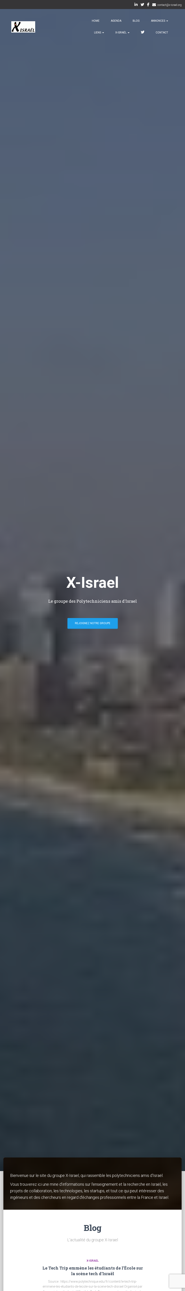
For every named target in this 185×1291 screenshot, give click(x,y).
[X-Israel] (23, 27)
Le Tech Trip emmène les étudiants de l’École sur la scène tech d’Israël (92, 1270)
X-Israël (121, 32)
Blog (136, 20)
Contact (162, 32)
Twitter (142, 5)
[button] (167, 20)
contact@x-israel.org (169, 5)
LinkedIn (136, 5)
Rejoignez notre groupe (92, 623)
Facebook (148, 5)
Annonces (158, 20)
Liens (98, 32)
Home (95, 20)
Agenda (116, 20)
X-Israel (93, 1260)
